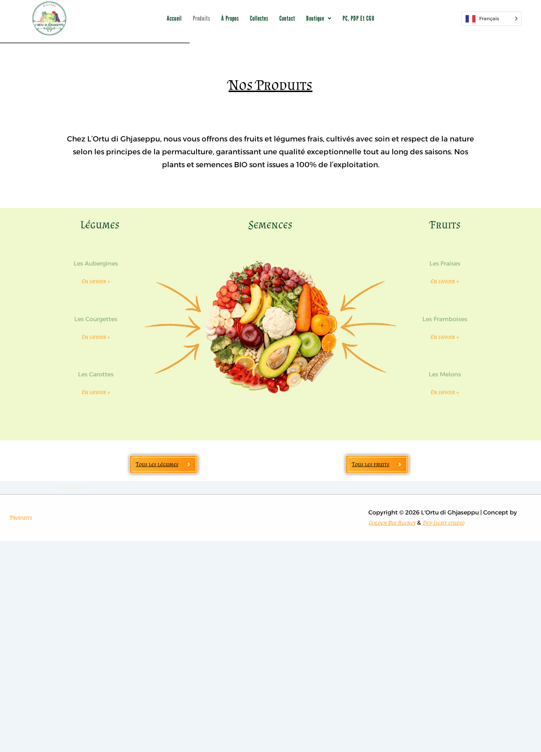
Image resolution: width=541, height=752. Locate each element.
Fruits (445, 224)
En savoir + (96, 281)
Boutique (315, 18)
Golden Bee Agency (392, 522)
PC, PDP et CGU (359, 18)
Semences (270, 224)
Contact (287, 18)
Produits (201, 18)
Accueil (174, 18)
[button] (319, 18)
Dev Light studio (443, 522)
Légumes (100, 224)
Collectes (259, 18)
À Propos (230, 18)
